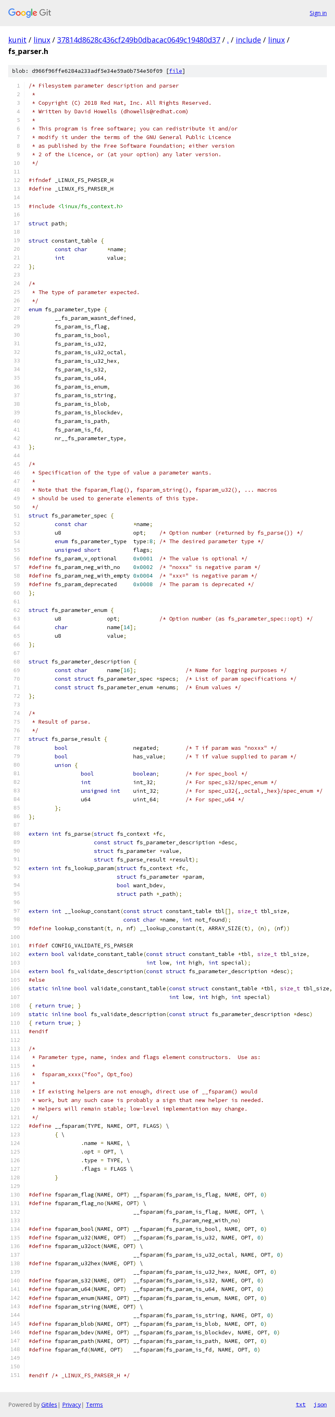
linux (42, 40)
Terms (94, 1404)
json (320, 1404)
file (175, 70)
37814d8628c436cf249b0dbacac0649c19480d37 (138, 40)
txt (301, 1404)
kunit (17, 40)
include (248, 40)
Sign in (318, 13)
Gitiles (49, 1404)
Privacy (71, 1404)
